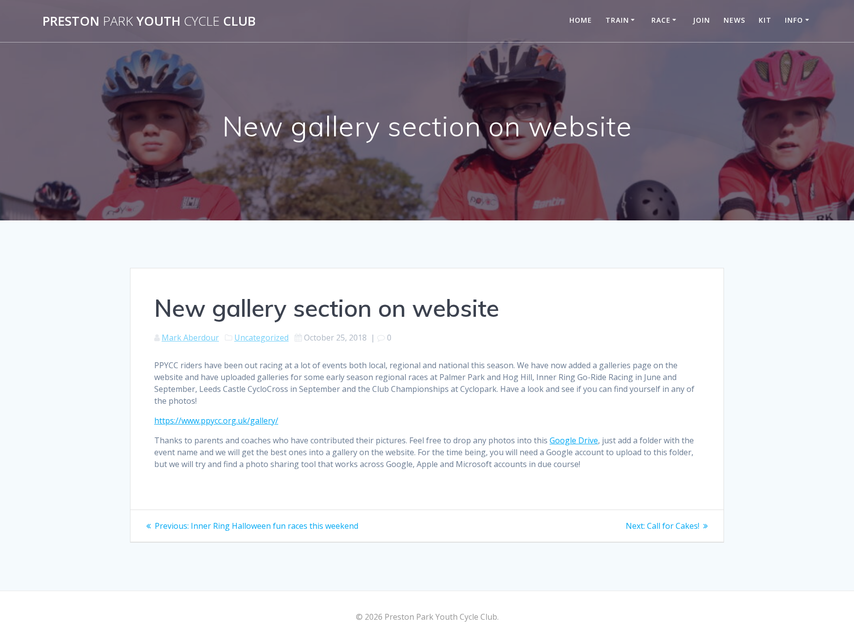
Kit (765, 20)
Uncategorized (261, 337)
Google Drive (574, 440)
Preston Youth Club (149, 21)
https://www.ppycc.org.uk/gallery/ (216, 420)
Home (580, 20)
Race (661, 20)
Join (701, 20)
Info (794, 20)
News (734, 20)
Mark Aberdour (190, 337)
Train (617, 20)
